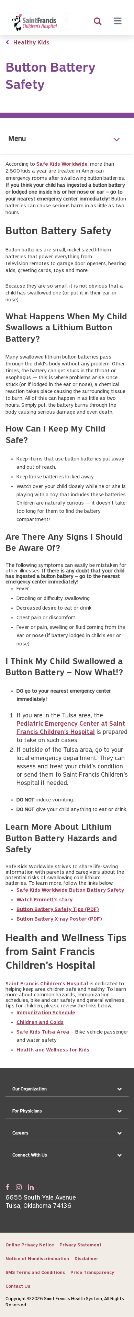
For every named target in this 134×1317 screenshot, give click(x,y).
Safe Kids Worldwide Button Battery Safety (70, 890)
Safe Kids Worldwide (62, 164)
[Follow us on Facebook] (7, 1187)
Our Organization (29, 1089)
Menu (17, 139)
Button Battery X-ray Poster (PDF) (59, 919)
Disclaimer (86, 1259)
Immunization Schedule (45, 1013)
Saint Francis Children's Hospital (46, 984)
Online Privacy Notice (29, 1245)
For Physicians (27, 1111)
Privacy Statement (80, 1245)
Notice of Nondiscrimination (37, 1259)
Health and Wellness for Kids (52, 1050)
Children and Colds (40, 1022)
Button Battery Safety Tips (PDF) (57, 909)
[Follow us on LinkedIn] (31, 1187)
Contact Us (17, 1286)
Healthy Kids (31, 43)
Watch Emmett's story (44, 900)
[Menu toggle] (117, 21)
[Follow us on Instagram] (19, 1187)
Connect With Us (29, 1155)
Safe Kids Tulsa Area (42, 1032)
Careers (20, 1133)
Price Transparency (92, 1272)
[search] (97, 22)
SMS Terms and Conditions (35, 1272)
